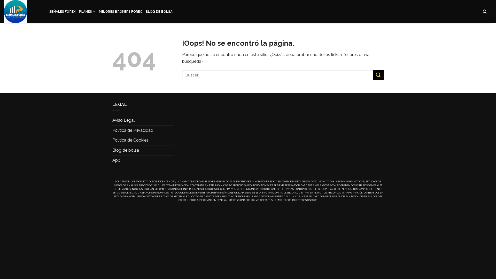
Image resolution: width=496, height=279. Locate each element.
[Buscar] (485, 12)
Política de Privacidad (132, 130)
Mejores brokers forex (120, 11)
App (116, 160)
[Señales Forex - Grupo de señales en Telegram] (23, 11)
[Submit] (378, 75)
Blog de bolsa (159, 11)
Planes (85, 11)
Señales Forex (62, 11)
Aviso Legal (123, 120)
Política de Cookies (130, 140)
